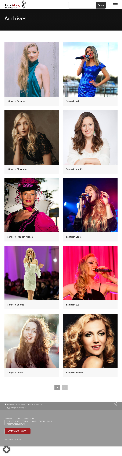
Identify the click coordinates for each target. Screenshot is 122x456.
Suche (101, 5)
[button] (6, 449)
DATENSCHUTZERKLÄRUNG (17, 421)
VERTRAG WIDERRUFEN (17, 431)
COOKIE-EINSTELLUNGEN (42, 421)
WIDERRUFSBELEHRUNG (16, 424)
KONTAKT (8, 418)
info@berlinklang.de (18, 408)
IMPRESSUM (29, 418)
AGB (18, 418)
